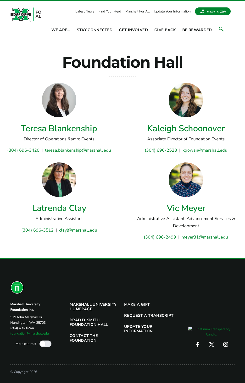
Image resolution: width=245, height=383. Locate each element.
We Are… (60, 30)
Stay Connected (94, 30)
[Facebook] (197, 344)
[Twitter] (211, 344)
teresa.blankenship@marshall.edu (78, 150)
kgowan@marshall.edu (205, 150)
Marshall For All (137, 11)
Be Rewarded (197, 30)
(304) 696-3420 (23, 150)
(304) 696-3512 (37, 230)
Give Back (165, 30)
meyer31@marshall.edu (205, 237)
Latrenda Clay (59, 208)
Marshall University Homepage (93, 307)
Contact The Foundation (84, 338)
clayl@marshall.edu (78, 230)
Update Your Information (172, 11)
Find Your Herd (110, 11)
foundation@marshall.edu (29, 333)
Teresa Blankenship (59, 128)
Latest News (84, 11)
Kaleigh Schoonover (186, 128)
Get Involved (133, 30)
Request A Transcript (148, 315)
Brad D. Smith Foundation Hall (89, 322)
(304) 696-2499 (160, 237)
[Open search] (221, 29)
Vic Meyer (186, 208)
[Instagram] (225, 344)
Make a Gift (216, 12)
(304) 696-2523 (161, 150)
